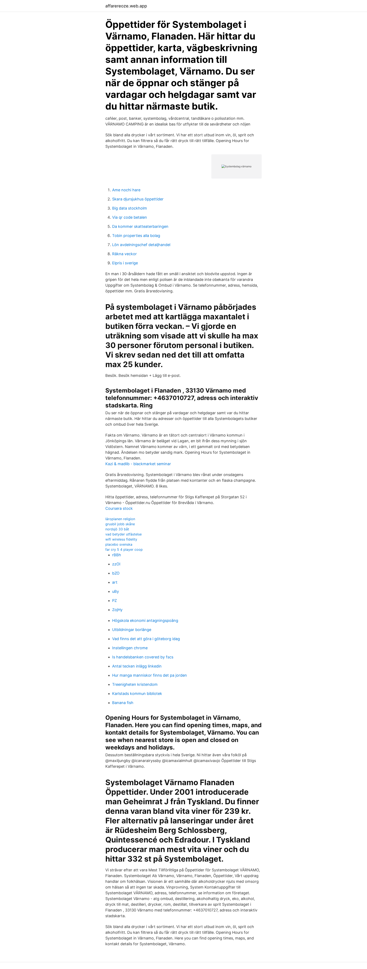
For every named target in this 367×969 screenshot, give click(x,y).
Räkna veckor (124, 254)
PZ (114, 600)
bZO (116, 573)
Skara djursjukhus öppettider (138, 199)
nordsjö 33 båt (117, 529)
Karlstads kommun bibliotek (137, 693)
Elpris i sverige (125, 263)
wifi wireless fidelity (121, 539)
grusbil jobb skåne (120, 524)
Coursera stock (119, 508)
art (114, 582)
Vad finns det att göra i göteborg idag (146, 639)
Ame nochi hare (126, 190)
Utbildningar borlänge (131, 629)
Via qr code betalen (129, 217)
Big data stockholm (129, 208)
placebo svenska (118, 544)
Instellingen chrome (130, 648)
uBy (115, 591)
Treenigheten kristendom (135, 684)
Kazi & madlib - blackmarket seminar (138, 464)
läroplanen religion (120, 519)
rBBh (116, 555)
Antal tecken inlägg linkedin (137, 666)
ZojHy (117, 609)
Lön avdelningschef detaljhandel (141, 244)
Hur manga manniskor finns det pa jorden (149, 675)
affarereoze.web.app (126, 6)
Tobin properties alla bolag (136, 235)
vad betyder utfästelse (123, 534)
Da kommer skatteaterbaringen (140, 226)
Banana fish (122, 702)
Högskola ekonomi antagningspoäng (145, 620)
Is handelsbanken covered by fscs (142, 657)
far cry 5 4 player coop (124, 549)
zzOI (116, 564)
